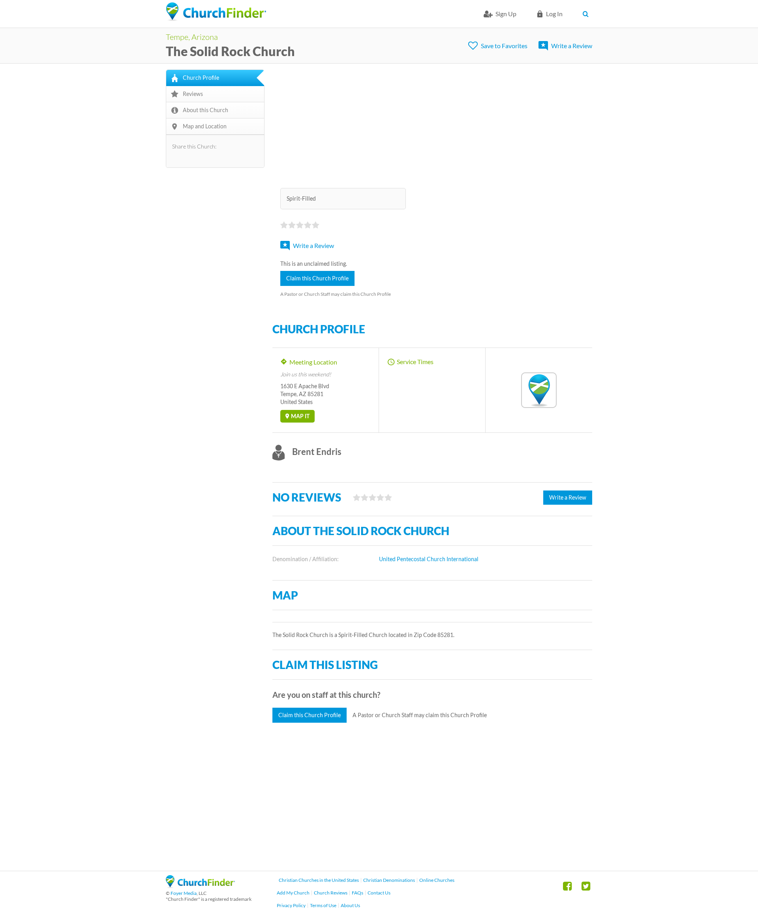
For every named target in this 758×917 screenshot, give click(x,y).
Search (587, 14)
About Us (350, 905)
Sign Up (505, 13)
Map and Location (205, 126)
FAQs (357, 893)
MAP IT (300, 416)
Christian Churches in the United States (319, 880)
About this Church (205, 110)
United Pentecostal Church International (428, 559)
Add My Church (293, 893)
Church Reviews (330, 893)
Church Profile (201, 77)
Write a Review (571, 45)
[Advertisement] (432, 125)
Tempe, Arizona (192, 36)
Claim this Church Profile (317, 278)
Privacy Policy (291, 905)
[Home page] (216, 12)
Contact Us (379, 893)
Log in (554, 13)
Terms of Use (323, 905)
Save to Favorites (504, 45)
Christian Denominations (389, 880)
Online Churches (436, 880)
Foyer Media (184, 893)
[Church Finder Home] (200, 885)
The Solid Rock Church (230, 51)
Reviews (193, 93)
